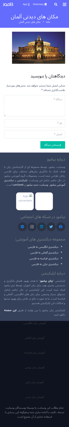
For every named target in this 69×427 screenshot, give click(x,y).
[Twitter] (51, 226)
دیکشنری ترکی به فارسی (45, 264)
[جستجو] (56, 4)
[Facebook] (60, 226)
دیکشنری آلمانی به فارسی (44, 252)
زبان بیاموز (46, 281)
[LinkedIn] (41, 226)
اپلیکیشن (22, 180)
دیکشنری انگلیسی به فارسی (43, 247)
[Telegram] (22, 226)
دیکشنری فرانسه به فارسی (43, 258)
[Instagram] (32, 226)
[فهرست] (64, 4)
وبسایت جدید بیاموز (37, 185)
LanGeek (18, 185)
